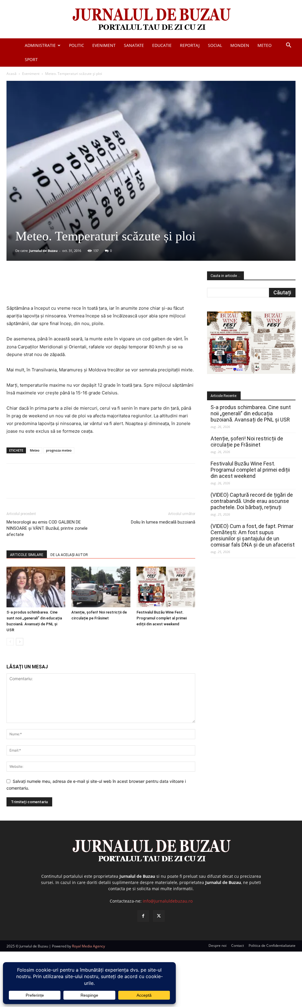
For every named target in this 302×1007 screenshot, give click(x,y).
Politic (76, 45)
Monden (239, 45)
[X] (64, 287)
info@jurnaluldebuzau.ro (168, 901)
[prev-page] (10, 641)
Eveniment (104, 45)
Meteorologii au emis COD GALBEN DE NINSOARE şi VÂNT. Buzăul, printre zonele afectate (47, 528)
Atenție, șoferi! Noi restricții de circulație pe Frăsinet (247, 441)
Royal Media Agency (88, 946)
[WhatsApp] (91, 287)
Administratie (40, 45)
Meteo (264, 45)
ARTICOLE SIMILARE (26, 555)
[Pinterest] (77, 287)
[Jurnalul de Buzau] (151, 20)
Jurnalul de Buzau (43, 250)
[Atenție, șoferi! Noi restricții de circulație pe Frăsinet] (100, 587)
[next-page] (19, 641)
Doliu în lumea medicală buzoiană (163, 522)
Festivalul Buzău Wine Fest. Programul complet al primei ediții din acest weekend (162, 618)
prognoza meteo (59, 450)
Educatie (162, 45)
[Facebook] (50, 287)
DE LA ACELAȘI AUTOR (69, 555)
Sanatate (134, 45)
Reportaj (190, 45)
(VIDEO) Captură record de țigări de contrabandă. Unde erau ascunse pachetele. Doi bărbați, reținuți (252, 501)
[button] (288, 46)
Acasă (11, 73)
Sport (31, 59)
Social (215, 45)
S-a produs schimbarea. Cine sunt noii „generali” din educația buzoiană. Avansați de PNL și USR (251, 413)
